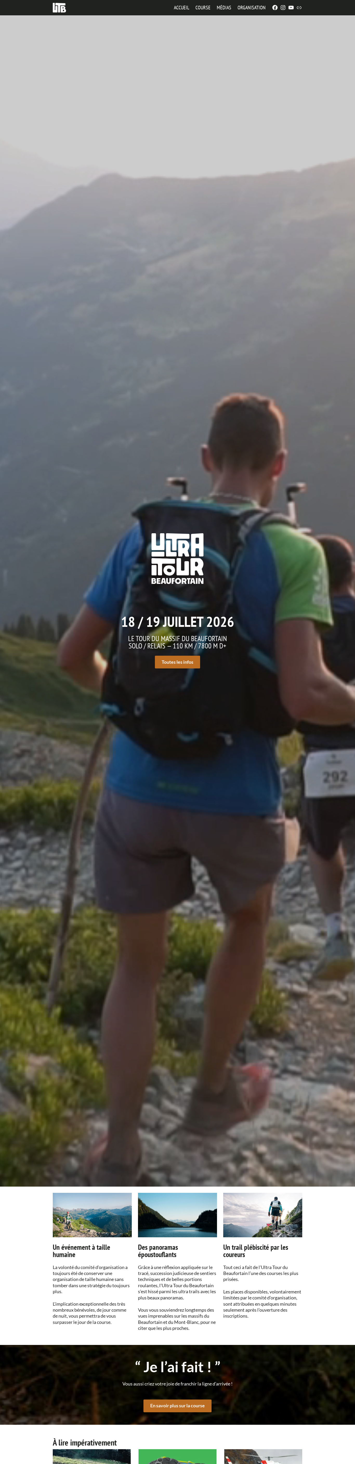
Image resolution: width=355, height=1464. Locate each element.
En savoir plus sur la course (177, 1405)
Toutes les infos (177, 662)
